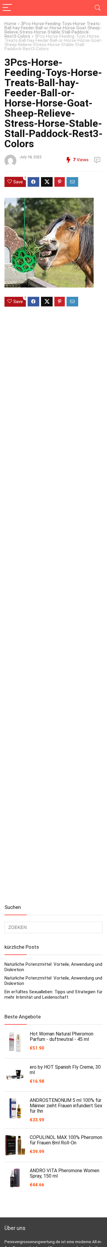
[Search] (98, 8)
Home (10, 23)
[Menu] (7, 8)
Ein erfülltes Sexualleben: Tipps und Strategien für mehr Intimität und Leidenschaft (53, 994)
